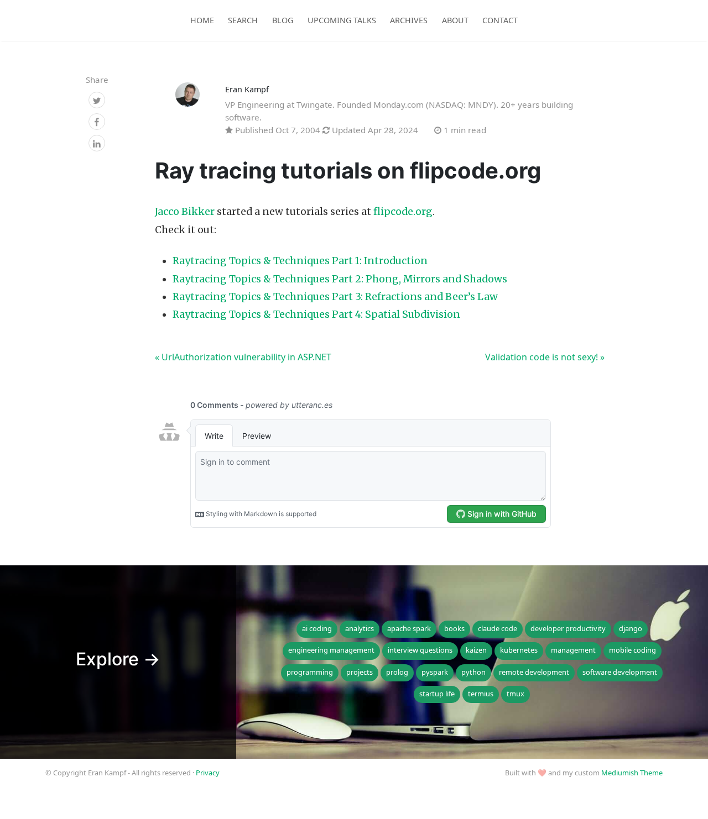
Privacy (208, 773)
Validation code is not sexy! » (545, 357)
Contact (500, 20)
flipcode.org (403, 212)
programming (310, 672)
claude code (497, 628)
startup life (437, 694)
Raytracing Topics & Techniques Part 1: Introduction (300, 261)
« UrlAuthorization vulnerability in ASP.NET (243, 357)
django (630, 628)
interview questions (420, 650)
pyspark (434, 672)
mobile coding (632, 650)
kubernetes (519, 650)
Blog (282, 20)
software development (619, 672)
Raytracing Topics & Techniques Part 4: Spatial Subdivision (316, 314)
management (573, 650)
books (454, 628)
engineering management (331, 650)
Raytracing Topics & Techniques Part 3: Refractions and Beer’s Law (335, 297)
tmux (515, 694)
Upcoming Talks (342, 20)
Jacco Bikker (185, 212)
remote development (534, 672)
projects (359, 672)
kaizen (476, 650)
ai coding (317, 628)
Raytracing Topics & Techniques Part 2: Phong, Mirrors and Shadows (340, 279)
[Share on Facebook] (96, 122)
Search (243, 20)
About (455, 20)
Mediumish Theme (632, 773)
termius (480, 694)
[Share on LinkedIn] (96, 144)
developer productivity (568, 628)
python (473, 672)
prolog (397, 672)
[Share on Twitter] (96, 101)
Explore (118, 659)
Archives (409, 20)
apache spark (409, 628)
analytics (359, 628)
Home (202, 20)
